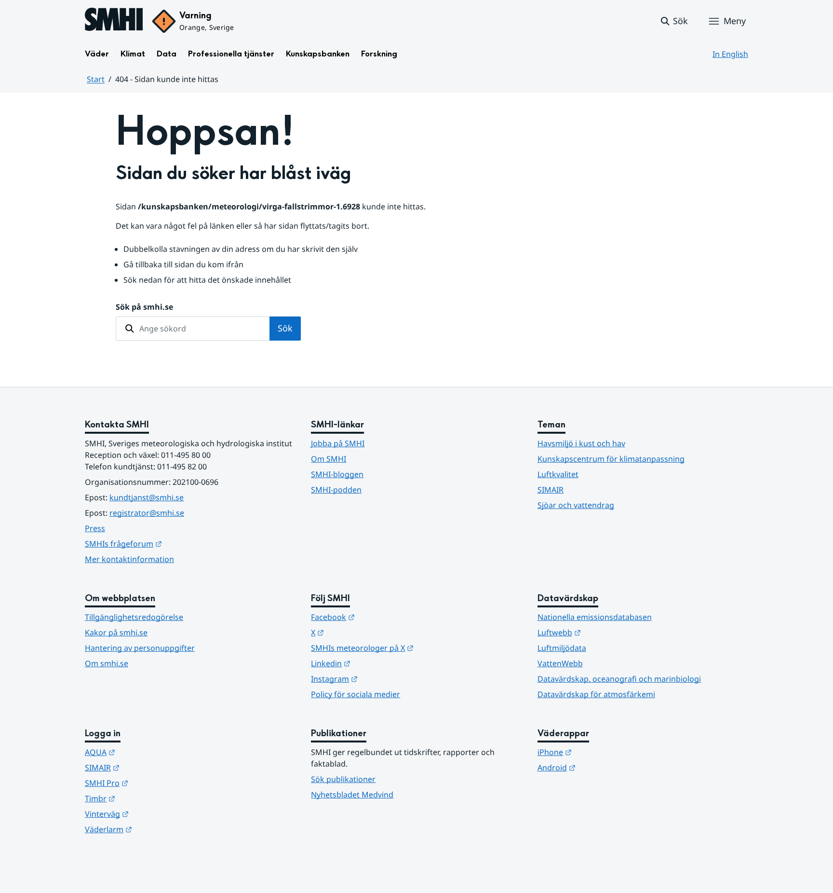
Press (95, 528)
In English (730, 54)
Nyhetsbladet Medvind (352, 794)
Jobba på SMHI (337, 443)
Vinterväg (154, 813)
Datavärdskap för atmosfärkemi (596, 694)
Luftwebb (606, 632)
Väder (97, 53)
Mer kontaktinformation (129, 559)
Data (166, 53)
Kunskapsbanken (317, 53)
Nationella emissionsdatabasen (594, 617)
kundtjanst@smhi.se (146, 497)
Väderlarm (156, 829)
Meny (735, 21)
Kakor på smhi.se (116, 632)
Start (96, 79)
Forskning (379, 53)
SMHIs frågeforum (170, 543)
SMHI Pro (154, 782)
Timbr (147, 798)
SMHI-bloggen (337, 474)
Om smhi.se (106, 663)
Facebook (380, 616)
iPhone (601, 751)
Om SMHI (328, 458)
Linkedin (378, 663)
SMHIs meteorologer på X (409, 647)
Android (603, 767)
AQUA (147, 751)
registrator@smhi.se (146, 513)
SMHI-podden (336, 489)
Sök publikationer (343, 779)
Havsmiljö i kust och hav (581, 443)
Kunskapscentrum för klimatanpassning (611, 458)
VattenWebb (560, 663)
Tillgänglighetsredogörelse (134, 617)
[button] (673, 21)
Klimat (133, 53)
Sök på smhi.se (144, 307)
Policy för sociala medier (355, 694)
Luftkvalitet (557, 474)
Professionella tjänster (231, 53)
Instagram (381, 678)
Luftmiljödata (561, 648)
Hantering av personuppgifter (140, 648)
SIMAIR (550, 489)
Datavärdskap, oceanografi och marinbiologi (619, 678)
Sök (285, 328)
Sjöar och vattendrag (575, 505)
